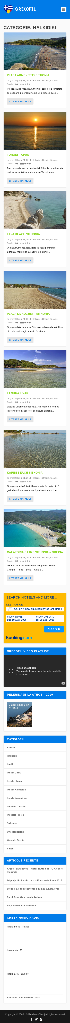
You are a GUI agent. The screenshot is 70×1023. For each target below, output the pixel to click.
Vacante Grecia (15, 840)
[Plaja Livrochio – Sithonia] (35, 290)
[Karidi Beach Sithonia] (35, 449)
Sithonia (45, 80)
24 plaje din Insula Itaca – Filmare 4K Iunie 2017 (34, 880)
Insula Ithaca (14, 781)
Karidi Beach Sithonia (25, 472)
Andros (11, 747)
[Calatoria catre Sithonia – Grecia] (35, 528)
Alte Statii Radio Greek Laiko (23, 997)
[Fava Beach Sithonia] (35, 210)
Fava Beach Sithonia (23, 234)
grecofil (13, 80)
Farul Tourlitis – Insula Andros (24, 897)
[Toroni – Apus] (35, 131)
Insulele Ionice (15, 814)
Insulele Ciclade (16, 806)
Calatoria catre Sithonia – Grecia (35, 552)
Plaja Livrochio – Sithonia (28, 313)
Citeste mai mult (20, 101)
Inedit (10, 764)
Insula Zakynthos (17, 798)
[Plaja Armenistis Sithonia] (35, 51)
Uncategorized (15, 831)
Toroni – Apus (18, 154)
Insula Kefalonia (16, 789)
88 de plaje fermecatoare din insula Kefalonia (33, 888)
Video (10, 848)
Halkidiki (36, 80)
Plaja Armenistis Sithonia (28, 75)
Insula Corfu (14, 772)
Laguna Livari (18, 393)
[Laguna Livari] (35, 369)
